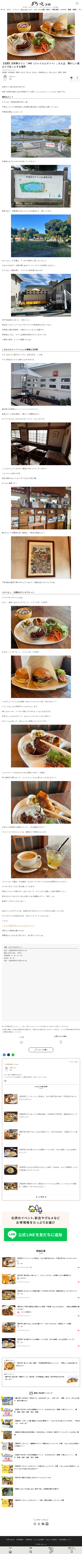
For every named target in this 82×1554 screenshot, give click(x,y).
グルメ (9, 9)
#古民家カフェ (43, 72)
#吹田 (64, 72)
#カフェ (34, 72)
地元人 (48, 9)
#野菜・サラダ (20, 72)
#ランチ (28, 72)
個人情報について (65, 1539)
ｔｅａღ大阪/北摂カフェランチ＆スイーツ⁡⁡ (18, 926)
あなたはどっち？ (27, 9)
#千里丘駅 (11, 72)
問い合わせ (11, 1539)
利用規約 (20, 1539)
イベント (16, 9)
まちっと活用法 (52, 1539)
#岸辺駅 (4, 72)
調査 (69, 9)
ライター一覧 (73, 1062)
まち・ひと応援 (39, 9)
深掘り (75, 9)
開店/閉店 (55, 9)
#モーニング (53, 72)
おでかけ (63, 9)
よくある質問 (39, 1539)
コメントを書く (42, 1050)
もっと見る (40, 1197)
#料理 (60, 72)
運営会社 (29, 1539)
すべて (3, 9)
